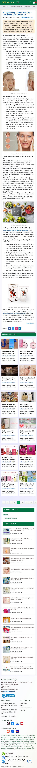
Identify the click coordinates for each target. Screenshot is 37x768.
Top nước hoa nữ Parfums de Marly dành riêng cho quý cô (22, 608)
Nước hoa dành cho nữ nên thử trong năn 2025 (21, 638)
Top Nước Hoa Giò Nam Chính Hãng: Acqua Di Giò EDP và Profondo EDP (22, 529)
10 (22, 502)
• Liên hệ (22, 710)
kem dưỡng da (6, 760)
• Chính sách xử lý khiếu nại (9, 709)
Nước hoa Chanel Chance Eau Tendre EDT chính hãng (27, 353)
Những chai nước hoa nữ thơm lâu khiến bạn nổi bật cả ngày (27, 486)
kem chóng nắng (23, 756)
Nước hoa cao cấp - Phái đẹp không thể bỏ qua (22, 569)
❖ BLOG (5, 515)
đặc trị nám (5, 763)
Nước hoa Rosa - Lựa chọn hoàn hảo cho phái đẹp (26, 459)
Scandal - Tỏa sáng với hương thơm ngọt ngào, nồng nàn (8, 459)
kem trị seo (14, 756)
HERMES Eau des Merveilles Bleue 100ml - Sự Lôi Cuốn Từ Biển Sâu (22, 579)
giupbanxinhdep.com (9, 691)
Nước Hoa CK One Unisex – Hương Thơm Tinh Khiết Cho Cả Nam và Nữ (21, 648)
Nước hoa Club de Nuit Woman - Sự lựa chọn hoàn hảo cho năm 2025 (22, 598)
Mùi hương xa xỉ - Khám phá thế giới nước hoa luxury (9, 380)
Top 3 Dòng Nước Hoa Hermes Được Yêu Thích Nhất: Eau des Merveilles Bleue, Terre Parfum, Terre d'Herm (22, 668)
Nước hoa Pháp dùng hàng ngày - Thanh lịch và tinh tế (9, 486)
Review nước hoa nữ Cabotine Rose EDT (21, 618)
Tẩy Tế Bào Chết (26, 760)
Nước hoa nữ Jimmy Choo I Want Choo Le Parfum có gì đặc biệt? (21, 539)
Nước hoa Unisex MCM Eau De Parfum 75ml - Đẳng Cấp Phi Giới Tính (22, 559)
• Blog (21, 705)
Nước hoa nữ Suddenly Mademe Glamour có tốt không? (22, 658)
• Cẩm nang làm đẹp (25, 708)
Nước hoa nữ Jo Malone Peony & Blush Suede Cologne (22, 589)
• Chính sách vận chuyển (8, 716)
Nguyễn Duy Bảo (30, 323)
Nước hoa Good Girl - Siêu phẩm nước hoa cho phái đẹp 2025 (22, 628)
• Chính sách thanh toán (8, 703)
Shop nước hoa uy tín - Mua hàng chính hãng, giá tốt (9, 406)
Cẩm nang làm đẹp (15, 6)
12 (31, 502)
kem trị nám (5, 756)
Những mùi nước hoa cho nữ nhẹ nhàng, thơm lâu (22, 549)
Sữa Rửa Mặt (16, 760)
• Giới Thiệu (23, 703)
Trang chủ (5, 6)
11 (26, 502)
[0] (33, 2)
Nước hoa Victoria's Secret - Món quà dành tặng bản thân (8, 433)
